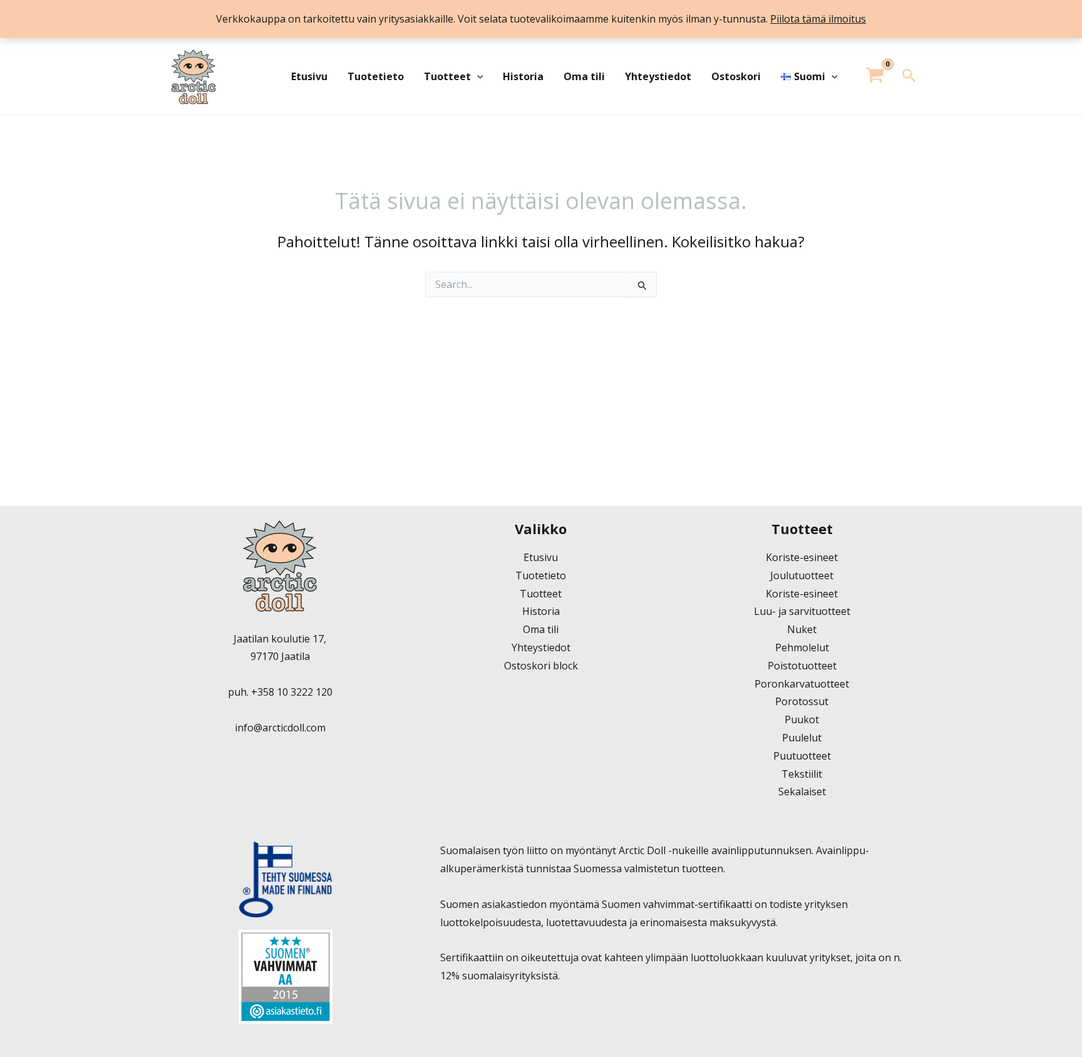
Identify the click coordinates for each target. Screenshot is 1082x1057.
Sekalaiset (802, 791)
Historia (523, 76)
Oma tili (584, 76)
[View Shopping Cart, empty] (875, 76)
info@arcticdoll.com (280, 728)
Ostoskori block (541, 666)
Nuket (802, 629)
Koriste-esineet (802, 557)
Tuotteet (447, 76)
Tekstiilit (801, 774)
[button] (477, 76)
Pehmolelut (802, 647)
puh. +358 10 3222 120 (280, 692)
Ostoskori (736, 76)
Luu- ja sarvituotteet (802, 611)
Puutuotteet (802, 756)
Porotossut (801, 701)
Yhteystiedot (658, 76)
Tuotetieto (376, 76)
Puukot (802, 719)
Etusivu (309, 76)
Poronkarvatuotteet (802, 684)
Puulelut (802, 738)
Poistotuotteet (802, 666)
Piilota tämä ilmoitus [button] (818, 19)
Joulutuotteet (801, 575)
